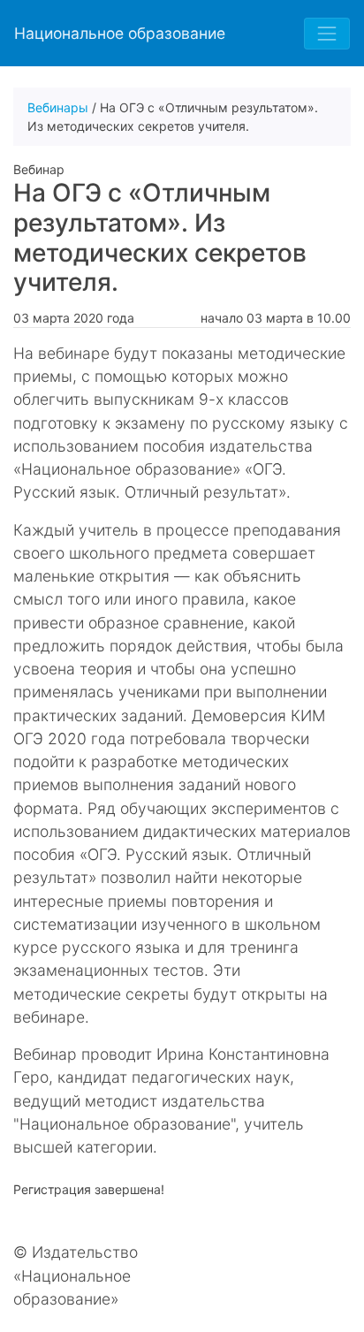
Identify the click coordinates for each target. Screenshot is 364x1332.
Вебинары (57, 107)
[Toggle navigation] (327, 33)
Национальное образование (119, 33)
